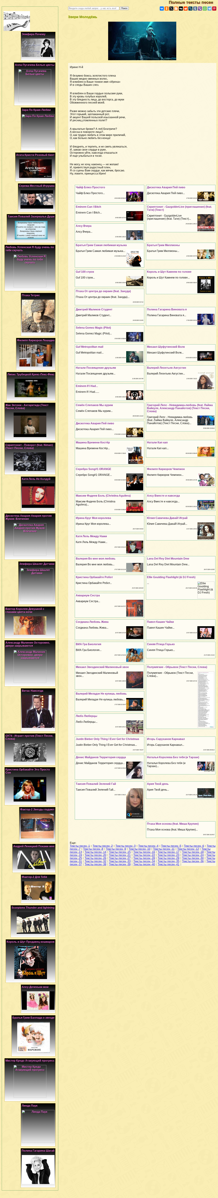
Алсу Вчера (83, 225)
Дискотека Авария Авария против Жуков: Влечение (28, 517)
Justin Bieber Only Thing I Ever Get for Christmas (107, 739)
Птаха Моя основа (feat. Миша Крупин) (173, 823)
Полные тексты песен (193, 2)
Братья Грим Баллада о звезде (33, 1017)
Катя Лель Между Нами (91, 536)
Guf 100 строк (85, 271)
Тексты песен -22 (144, 855)
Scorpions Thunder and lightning (33, 907)
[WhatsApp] (205, 8)
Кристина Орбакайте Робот (94, 577)
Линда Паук (29, 1105)
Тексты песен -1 (80, 845)
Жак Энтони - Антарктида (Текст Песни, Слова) (27, 407)
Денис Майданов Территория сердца (101, 757)
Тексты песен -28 (144, 858)
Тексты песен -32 (95, 861)
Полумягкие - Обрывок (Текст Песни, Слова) (177, 667)
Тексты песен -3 (125, 845)
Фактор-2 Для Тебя (34, 877)
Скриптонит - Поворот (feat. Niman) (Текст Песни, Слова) (29, 447)
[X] (171, 8)
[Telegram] (209, 8)
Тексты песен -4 (148, 845)
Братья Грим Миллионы (163, 245)
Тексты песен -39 (120, 864)
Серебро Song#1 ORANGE (93, 469)
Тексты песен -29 (168, 858)
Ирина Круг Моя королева (93, 518)
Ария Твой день (158, 783)
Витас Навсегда (32, 690)
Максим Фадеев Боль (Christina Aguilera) (103, 495)
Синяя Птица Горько (161, 644)
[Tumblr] (195, 8)
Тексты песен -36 (193, 861)
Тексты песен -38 (95, 864)
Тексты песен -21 (120, 855)
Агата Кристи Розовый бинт (35, 154)
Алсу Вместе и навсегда (163, 495)
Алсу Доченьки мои (35, 987)
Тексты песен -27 (120, 858)
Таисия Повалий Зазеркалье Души (31, 216)
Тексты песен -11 (164, 849)
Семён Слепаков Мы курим (94, 405)
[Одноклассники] (167, 8)
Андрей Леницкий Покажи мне (33, 846)
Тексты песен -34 (144, 861)
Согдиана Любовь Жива (92, 621)
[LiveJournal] (190, 8)
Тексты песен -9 (116, 849)
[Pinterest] (214, 8)
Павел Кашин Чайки (160, 621)
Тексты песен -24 (193, 855)
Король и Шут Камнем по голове (169, 271)
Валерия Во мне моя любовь (95, 558)
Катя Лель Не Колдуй (36, 478)
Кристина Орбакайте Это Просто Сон (27, 771)
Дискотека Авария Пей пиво (166, 187)
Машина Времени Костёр (93, 442)
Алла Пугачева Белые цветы (34, 64)
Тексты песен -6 (194, 845)
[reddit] (186, 8)
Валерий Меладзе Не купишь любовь (101, 693)
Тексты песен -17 (168, 852)
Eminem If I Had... (87, 386)
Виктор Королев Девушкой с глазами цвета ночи (24, 610)
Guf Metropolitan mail (89, 346)
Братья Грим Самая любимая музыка (101, 245)
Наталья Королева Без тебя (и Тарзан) (173, 757)
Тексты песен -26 (95, 858)
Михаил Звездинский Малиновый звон (102, 667)
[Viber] (200, 8)
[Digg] (181, 8)
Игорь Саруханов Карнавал (166, 739)
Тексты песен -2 (103, 845)
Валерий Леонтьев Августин (166, 367)
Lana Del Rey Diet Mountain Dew (168, 558)
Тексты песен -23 (168, 855)
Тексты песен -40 (144, 864)
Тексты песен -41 (168, 864)
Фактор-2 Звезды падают (37, 809)
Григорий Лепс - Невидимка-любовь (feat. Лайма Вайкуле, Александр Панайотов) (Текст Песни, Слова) (180, 408)
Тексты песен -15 (120, 852)
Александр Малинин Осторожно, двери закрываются (27, 644)
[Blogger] (176, 8)
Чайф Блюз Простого (90, 187)
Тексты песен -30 (193, 858)
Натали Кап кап (157, 442)
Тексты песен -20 (95, 855)
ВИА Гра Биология (88, 644)
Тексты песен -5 (171, 845)
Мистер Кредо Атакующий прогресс (29, 1060)
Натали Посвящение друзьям (96, 367)
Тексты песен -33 (120, 861)
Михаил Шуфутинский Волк (166, 346)
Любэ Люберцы (86, 716)
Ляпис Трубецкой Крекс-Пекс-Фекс (30, 374)
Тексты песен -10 (139, 849)
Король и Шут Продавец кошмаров (30, 941)
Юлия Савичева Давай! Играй (167, 518)
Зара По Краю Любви (36, 109)
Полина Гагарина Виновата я (167, 309)
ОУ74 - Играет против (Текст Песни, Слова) (29, 737)
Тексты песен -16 (144, 852)
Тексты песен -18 (193, 852)
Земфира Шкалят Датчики (36, 563)
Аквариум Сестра (88, 595)
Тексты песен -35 (168, 861)
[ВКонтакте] (162, 8)
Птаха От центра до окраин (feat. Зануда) (103, 291)
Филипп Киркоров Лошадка (35, 340)
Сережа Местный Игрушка (36, 185)
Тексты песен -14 (95, 852)
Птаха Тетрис (31, 295)
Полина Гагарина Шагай (38, 1150)
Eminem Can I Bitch (88, 206)
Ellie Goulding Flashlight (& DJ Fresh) (171, 577)
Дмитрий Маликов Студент (94, 309)
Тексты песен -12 (188, 849)
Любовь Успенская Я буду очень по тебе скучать (29, 249)
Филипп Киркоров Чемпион (166, 469)
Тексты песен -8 (93, 849)
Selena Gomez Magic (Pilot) (93, 327)
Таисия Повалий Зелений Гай (96, 783)
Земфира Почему (33, 34)
